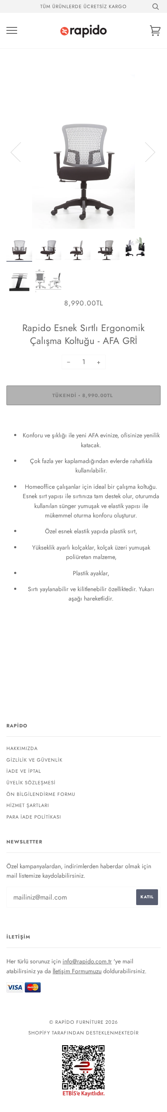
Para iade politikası (33, 816)
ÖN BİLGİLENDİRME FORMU (40, 794)
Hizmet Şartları (27, 805)
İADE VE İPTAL (23, 771)
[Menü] (11, 30)
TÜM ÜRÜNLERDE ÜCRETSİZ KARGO (83, 6)
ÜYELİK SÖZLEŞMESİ (31, 782)
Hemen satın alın (83, 421)
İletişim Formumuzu (77, 971)
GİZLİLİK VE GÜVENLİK (34, 759)
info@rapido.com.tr (87, 961)
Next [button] (145, 151)
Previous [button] (21, 151)
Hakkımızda (22, 748)
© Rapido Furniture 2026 (83, 1022)
